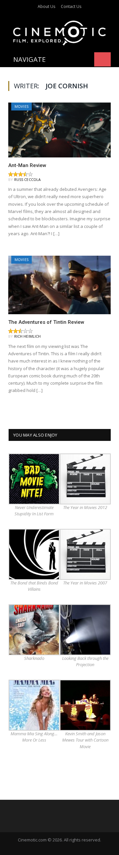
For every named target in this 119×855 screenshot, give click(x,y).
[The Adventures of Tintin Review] (59, 285)
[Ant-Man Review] (59, 130)
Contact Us (71, 6)
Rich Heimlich (27, 336)
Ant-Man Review (27, 165)
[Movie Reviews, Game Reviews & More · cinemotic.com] (59, 32)
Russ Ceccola (27, 179)
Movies (21, 106)
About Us (46, 6)
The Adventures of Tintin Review (46, 322)
